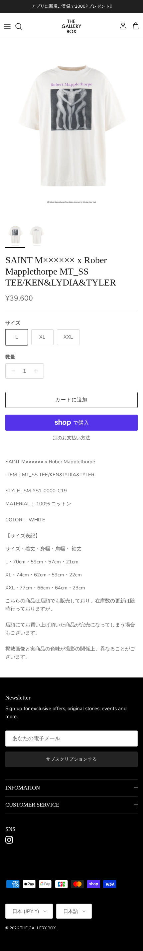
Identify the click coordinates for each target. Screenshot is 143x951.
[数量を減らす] (11, 371)
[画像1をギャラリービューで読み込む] (71, 129)
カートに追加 (71, 399)
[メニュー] (7, 26)
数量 (10, 357)
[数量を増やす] (38, 371)
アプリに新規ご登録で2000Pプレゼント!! (72, 6)
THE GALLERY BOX (38, 928)
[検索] (22, 26)
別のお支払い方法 (71, 438)
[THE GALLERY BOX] (71, 26)
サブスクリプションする (71, 759)
